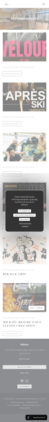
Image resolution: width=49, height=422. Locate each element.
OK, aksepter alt (24, 211)
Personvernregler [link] (25, 223)
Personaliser (24, 219)
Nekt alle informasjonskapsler (25, 215)
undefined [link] (25, 226)
